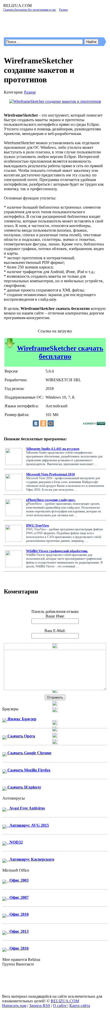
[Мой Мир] (51, 423)
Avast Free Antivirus (25, 808)
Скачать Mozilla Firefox (28, 770)
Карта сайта (79, 1005)
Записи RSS (39, 1005)
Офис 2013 (17, 931)
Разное (30, 92)
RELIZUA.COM (65, 1001)
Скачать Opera (20, 736)
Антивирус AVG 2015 (27, 825)
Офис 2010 (17, 914)
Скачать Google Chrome (28, 753)
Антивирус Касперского (30, 859)
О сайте (60, 1005)
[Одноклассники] (43, 423)
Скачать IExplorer (23, 787)
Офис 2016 (17, 948)
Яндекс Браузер (21, 719)
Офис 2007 (17, 897)
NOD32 (14, 842)
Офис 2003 (17, 880)
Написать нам (14, 1005)
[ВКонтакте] (36, 423)
